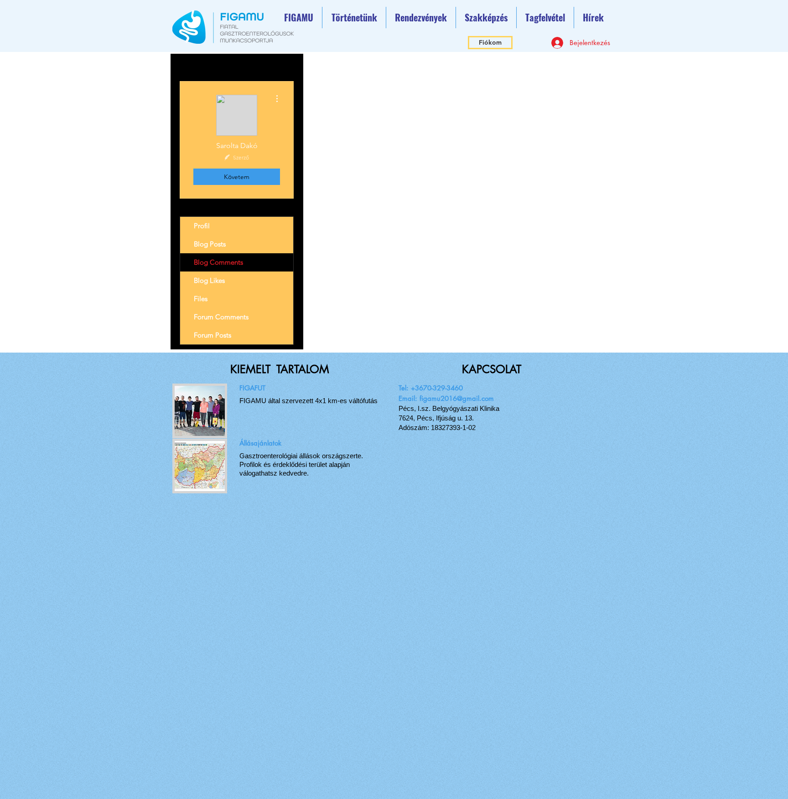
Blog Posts (210, 244)
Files (200, 298)
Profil (202, 225)
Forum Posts (212, 335)
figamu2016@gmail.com (457, 398)
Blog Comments (218, 262)
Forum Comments (221, 316)
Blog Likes (209, 280)
